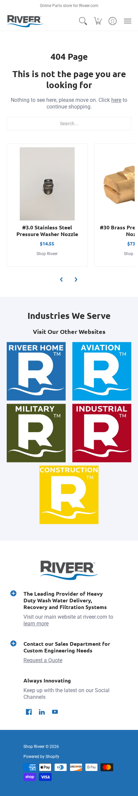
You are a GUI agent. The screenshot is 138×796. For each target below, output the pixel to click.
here (116, 100)
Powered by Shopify (41, 756)
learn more (36, 623)
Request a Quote (42, 660)
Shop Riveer (47, 253)
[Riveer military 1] (36, 433)
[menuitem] (83, 21)
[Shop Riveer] (25, 21)
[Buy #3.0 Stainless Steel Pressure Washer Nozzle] (47, 183)
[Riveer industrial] (101, 433)
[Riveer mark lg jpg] (36, 371)
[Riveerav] (101, 371)
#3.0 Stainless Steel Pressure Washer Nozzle (47, 230)
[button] (83, 21)
